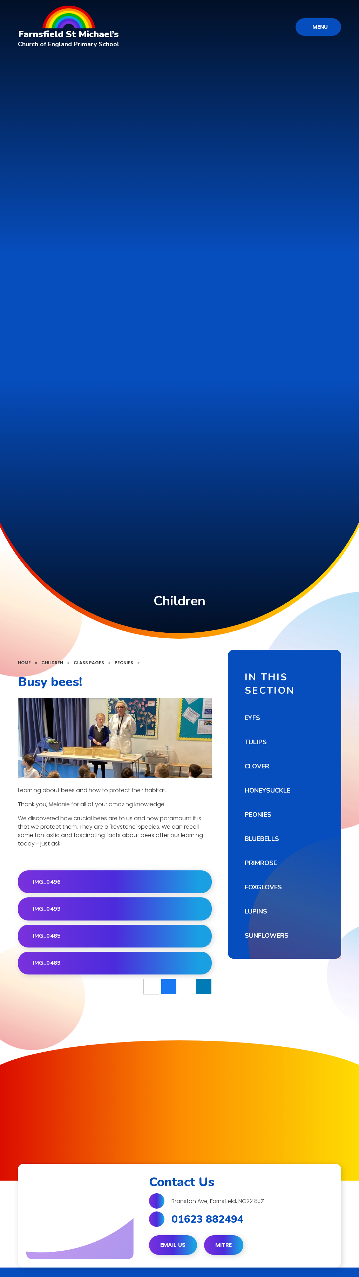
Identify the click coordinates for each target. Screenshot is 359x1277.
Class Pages (89, 663)
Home (24, 663)
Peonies (124, 663)
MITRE (223, 1245)
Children (52, 663)
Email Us (173, 1245)
